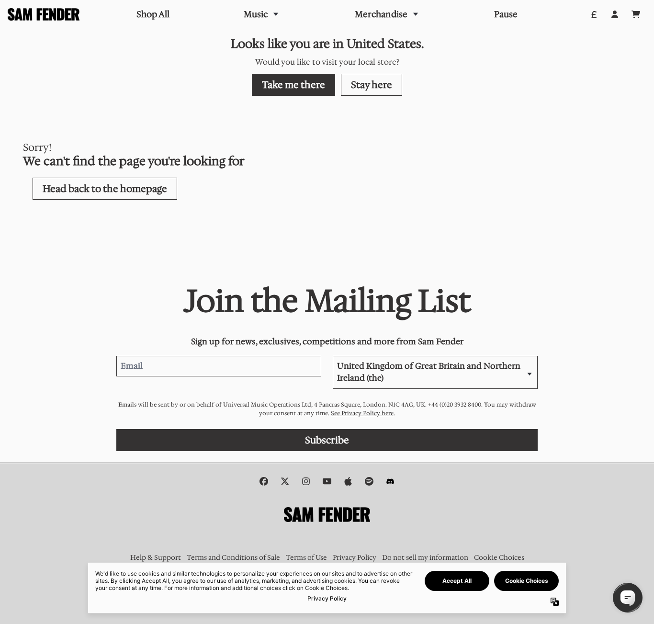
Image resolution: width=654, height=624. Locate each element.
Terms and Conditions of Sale (233, 557)
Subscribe (327, 440)
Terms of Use (306, 557)
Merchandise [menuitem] (381, 14)
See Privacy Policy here (362, 413)
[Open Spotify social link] (369, 481)
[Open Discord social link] (390, 481)
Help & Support (155, 557)
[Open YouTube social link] (327, 481)
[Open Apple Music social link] (348, 481)
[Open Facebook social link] (263, 481)
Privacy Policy (354, 557)
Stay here (371, 85)
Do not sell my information (425, 557)
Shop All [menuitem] (152, 14)
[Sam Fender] (43, 14)
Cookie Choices (499, 557)
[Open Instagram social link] (305, 481)
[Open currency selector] (593, 14)
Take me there (293, 85)
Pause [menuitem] (506, 14)
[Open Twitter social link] (284, 481)
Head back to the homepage (105, 188)
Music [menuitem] (256, 14)
